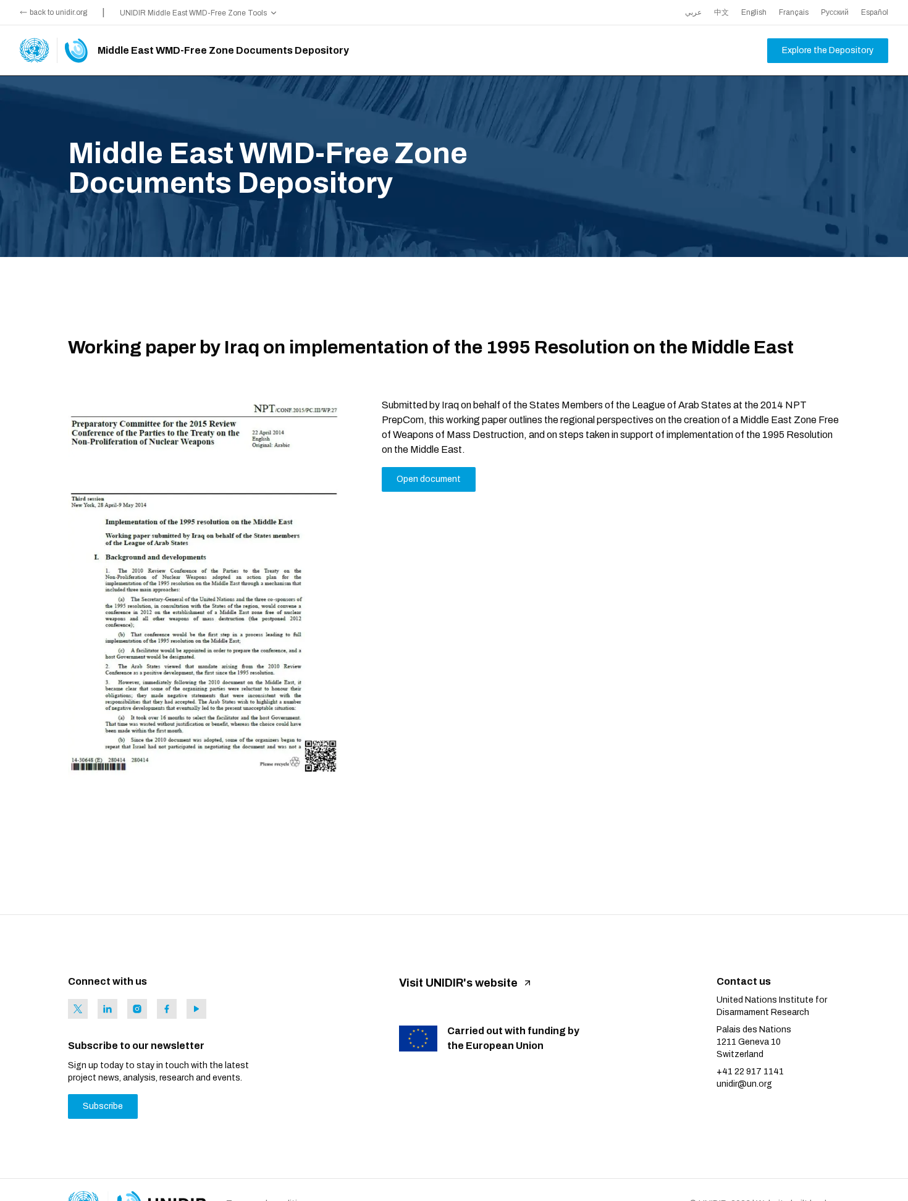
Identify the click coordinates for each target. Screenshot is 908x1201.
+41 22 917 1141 (750, 1071)
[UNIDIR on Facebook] (167, 1009)
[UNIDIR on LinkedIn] (107, 1009)
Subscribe (103, 1106)
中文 (721, 12)
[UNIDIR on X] (78, 1009)
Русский (835, 12)
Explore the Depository (827, 50)
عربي (693, 12)
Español (874, 12)
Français (794, 12)
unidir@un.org (744, 1084)
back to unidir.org (58, 12)
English (754, 12)
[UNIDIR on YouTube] (196, 1009)
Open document (429, 479)
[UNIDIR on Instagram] (137, 1009)
